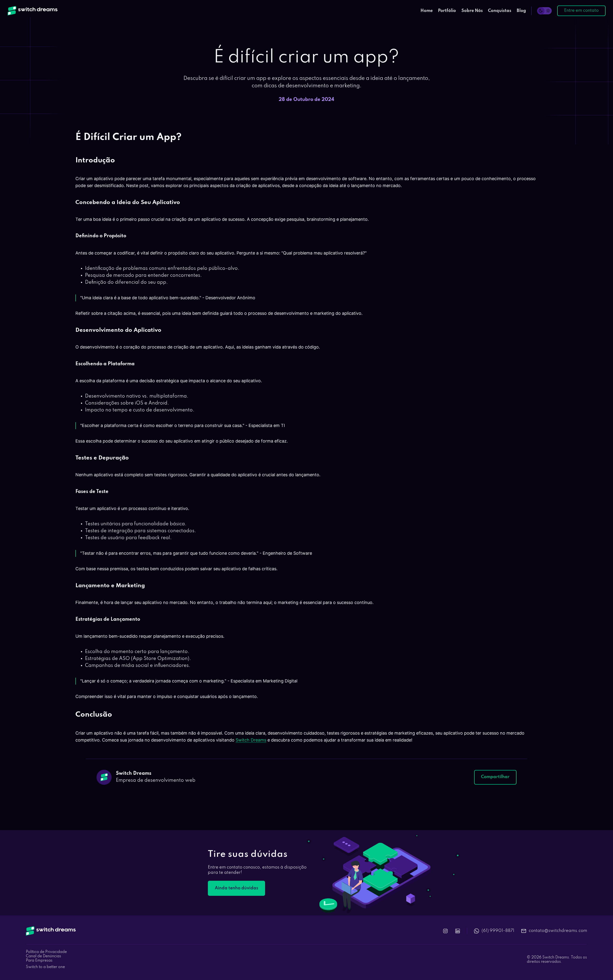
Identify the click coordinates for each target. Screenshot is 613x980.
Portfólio (447, 11)
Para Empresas (39, 961)
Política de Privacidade (46, 952)
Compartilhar (495, 777)
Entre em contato (581, 10)
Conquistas (499, 11)
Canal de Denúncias (43, 956)
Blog (521, 11)
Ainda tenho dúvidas (236, 888)
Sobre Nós (472, 11)
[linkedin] (457, 931)
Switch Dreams (251, 739)
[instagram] (445, 931)
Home (426, 11)
